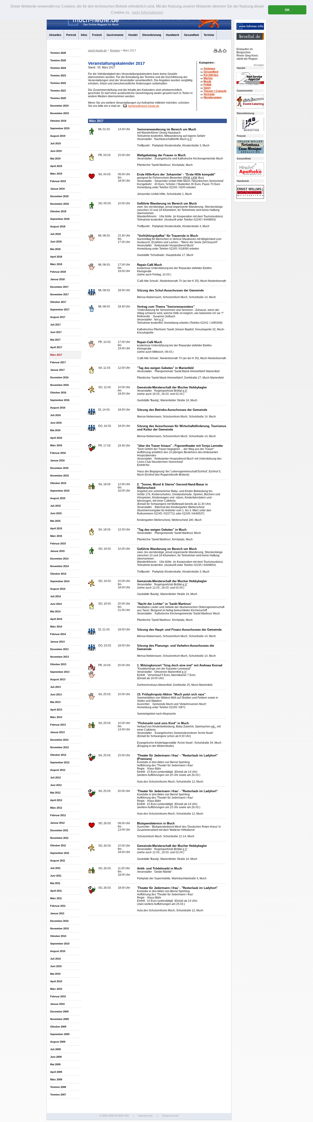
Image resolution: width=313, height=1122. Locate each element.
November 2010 (59, 928)
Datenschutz (170, 1115)
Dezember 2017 (59, 286)
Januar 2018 (57, 279)
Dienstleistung (151, 35)
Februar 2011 (58, 905)
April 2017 (56, 347)
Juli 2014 (55, 596)
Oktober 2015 (58, 483)
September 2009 (59, 1034)
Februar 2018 (58, 271)
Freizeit (97, 35)
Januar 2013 (57, 732)
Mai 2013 (55, 702)
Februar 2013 (58, 724)
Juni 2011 (55, 875)
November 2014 (59, 566)
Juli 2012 (55, 777)
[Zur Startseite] (224, 51)
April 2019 (56, 166)
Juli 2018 (55, 234)
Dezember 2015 (59, 468)
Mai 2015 (55, 520)
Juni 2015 (56, 513)
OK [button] (287, 10)
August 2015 (57, 498)
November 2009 (59, 1019)
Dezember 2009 (59, 1011)
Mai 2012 (55, 792)
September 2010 (59, 943)
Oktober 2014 (58, 573)
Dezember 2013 (59, 649)
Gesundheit (191, 35)
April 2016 (56, 437)
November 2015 (59, 475)
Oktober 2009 (58, 1026)
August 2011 (57, 860)
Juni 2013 (56, 694)
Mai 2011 (55, 883)
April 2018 (56, 256)
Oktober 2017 (58, 302)
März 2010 (56, 988)
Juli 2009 (55, 1049)
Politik (207, 84)
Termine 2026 (58, 52)
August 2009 (57, 1041)
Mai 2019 (55, 158)
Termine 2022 (58, 83)
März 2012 (56, 807)
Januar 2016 (57, 460)
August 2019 (57, 136)
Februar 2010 (58, 996)
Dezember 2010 (59, 921)
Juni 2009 (56, 1056)
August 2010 (57, 951)
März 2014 (56, 626)
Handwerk (172, 35)
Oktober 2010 (58, 936)
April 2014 (56, 619)
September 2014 (59, 581)
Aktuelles (55, 35)
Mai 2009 (55, 1064)
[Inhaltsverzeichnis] (219, 51)
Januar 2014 (57, 641)
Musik (207, 81)
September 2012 (59, 762)
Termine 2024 (58, 68)
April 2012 (56, 800)
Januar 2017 (57, 370)
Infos (84, 35)
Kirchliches (210, 75)
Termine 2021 (58, 90)
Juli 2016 (55, 415)
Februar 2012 (58, 815)
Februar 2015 (58, 543)
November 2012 (59, 747)
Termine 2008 (58, 1087)
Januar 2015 (57, 551)
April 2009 (56, 1072)
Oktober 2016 (58, 392)
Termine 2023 (58, 75)
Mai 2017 (55, 339)
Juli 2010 (55, 958)
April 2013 (56, 709)
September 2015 (59, 490)
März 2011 (56, 898)
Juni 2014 (56, 604)
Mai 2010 (55, 973)
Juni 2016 (56, 422)
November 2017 (59, 294)
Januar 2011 (57, 913)
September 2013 (59, 671)
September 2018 (59, 219)
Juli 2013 (55, 687)
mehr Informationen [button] (147, 12)
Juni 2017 (56, 332)
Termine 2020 (58, 98)
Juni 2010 (56, 966)
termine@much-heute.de (143, 106)
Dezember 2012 (59, 739)
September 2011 (59, 853)
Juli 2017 (55, 324)
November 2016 (59, 385)
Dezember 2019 (59, 105)
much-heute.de (97, 50)
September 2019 (59, 128)
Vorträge (209, 94)
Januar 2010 (57, 1004)
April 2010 (56, 981)
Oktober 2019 (58, 120)
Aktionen (209, 68)
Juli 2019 (55, 143)
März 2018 (56, 264)
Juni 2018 (56, 241)
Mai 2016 (55, 430)
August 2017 (57, 317)
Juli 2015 (55, 505)
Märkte (208, 78)
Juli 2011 (55, 868)
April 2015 (56, 528)
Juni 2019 (56, 151)
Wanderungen (212, 97)
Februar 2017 (58, 362)
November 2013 (59, 656)
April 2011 (56, 890)
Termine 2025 (58, 60)
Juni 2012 (56, 785)
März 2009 (56, 1079)
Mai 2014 (55, 611)
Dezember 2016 (59, 377)
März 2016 (56, 445)
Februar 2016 (58, 453)
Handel (132, 35)
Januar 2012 (57, 822)
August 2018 (57, 226)
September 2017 (59, 309)
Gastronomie (115, 35)
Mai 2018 (55, 249)
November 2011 (59, 838)
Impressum (145, 1115)
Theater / (215, 91)
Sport (207, 87)
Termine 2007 (58, 1094)
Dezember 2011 (59, 830)
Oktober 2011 (58, 845)
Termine (209, 35)
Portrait (71, 35)
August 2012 (57, 770)
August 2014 (57, 588)
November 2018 (59, 203)
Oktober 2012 (58, 754)
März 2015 (56, 536)
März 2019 (56, 173)
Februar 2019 (58, 181)
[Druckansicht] (215, 51)
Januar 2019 (57, 188)
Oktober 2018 (58, 211)
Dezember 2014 (59, 558)
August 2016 (57, 407)
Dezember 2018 (59, 196)
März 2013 (56, 717)
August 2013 (57, 679)
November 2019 (59, 113)
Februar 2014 (58, 634)
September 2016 (59, 400)
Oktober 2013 (58, 664)
